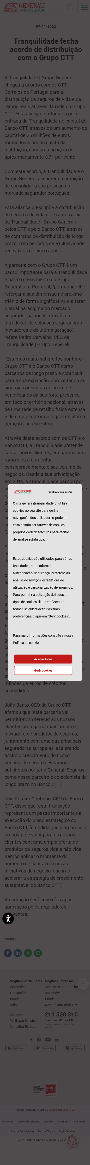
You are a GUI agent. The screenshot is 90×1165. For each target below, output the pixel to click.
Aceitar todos (43, 659)
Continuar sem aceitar (60, 491)
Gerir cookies (43, 670)
